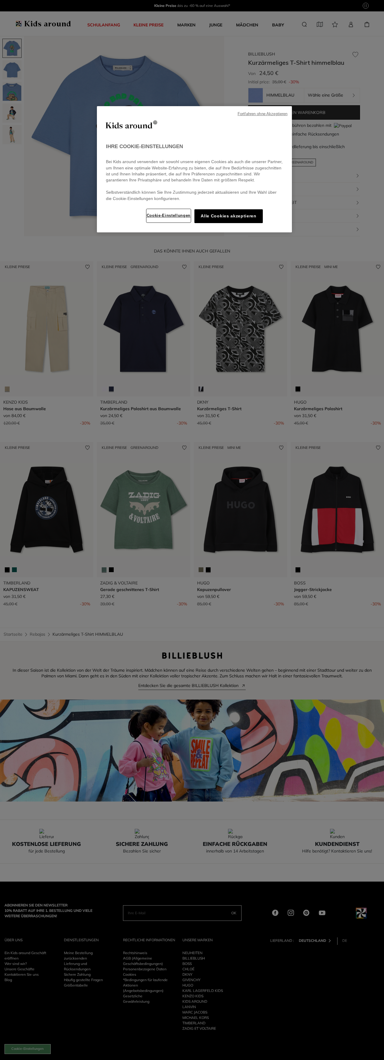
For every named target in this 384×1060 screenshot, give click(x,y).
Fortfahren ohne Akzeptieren (262, 114)
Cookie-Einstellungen (168, 215)
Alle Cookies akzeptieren (228, 216)
